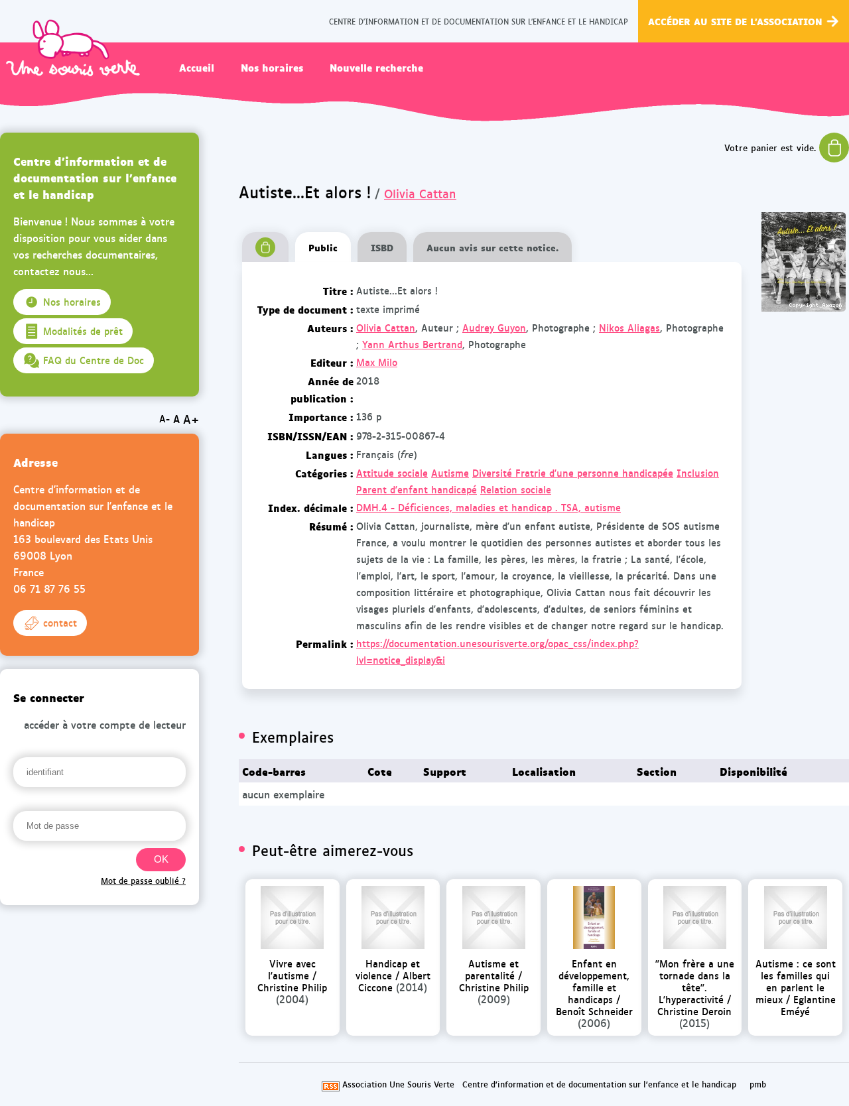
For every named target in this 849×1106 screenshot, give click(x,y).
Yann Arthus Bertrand (412, 344)
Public (323, 247)
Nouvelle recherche (376, 67)
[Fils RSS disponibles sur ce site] (331, 1084)
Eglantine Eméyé (808, 1004)
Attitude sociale (392, 472)
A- (164, 418)
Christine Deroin (694, 1010)
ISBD (382, 247)
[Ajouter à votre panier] (265, 247)
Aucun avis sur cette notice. (492, 247)
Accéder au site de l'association (735, 21)
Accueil (196, 67)
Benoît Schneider (594, 1010)
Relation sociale (515, 489)
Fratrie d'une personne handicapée (594, 472)
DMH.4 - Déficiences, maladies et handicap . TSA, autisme (488, 507)
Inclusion (698, 472)
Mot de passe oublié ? (143, 880)
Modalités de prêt (83, 331)
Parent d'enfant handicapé (416, 489)
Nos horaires (272, 67)
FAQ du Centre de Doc (93, 360)
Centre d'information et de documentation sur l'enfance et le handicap (599, 1084)
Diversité (493, 472)
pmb (758, 1084)
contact (60, 622)
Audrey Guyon (494, 327)
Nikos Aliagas (629, 327)
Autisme (450, 472)
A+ (191, 419)
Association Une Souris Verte (398, 1084)
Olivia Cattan (420, 193)
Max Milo (376, 362)
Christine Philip (292, 987)
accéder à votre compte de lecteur (105, 724)
